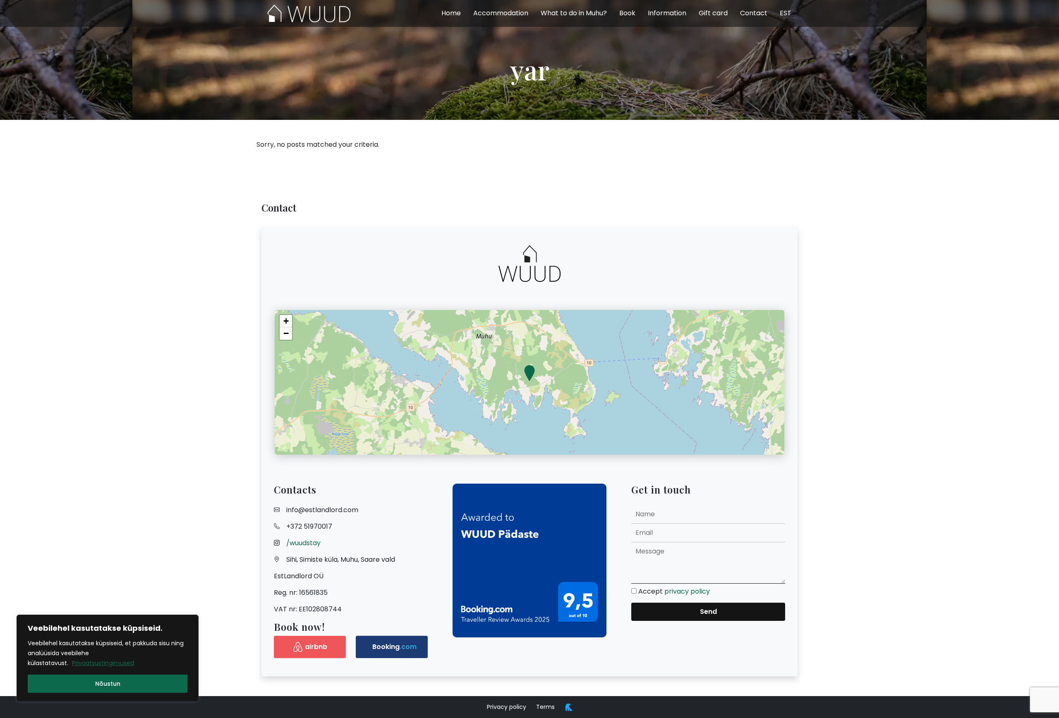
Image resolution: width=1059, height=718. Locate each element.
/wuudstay (303, 543)
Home (451, 13)
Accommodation (500, 13)
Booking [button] (394, 646)
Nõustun (107, 684)
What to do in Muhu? (574, 13)
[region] (108, 658)
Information (667, 13)
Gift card (713, 13)
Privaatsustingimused (103, 663)
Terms (545, 707)
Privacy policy (506, 707)
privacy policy (687, 591)
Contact (753, 13)
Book (627, 13)
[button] (529, 373)
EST (785, 13)
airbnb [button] (316, 646)
